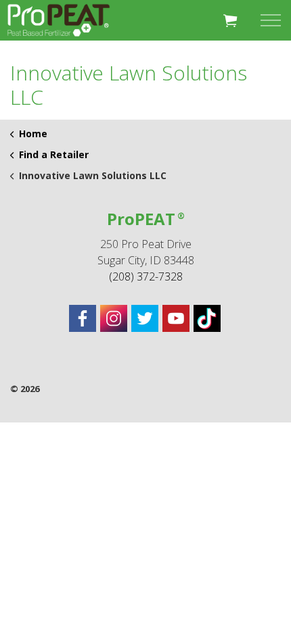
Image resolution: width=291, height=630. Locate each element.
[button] (230, 20)
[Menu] (270, 20)
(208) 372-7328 (146, 276)
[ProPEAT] (58, 20)
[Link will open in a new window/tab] (82, 318)
